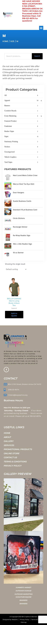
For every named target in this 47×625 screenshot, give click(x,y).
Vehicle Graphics (21, 157)
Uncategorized (21, 152)
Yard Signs (21, 162)
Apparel (23, 100)
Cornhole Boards (21, 111)
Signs (21, 136)
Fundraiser (21, 126)
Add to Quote (14, 314)
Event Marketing (23, 116)
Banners (21, 106)
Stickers (21, 147)
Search (37, 56)
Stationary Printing (21, 142)
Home (5, 41)
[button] (41, 28)
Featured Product (21, 121)
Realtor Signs (21, 131)
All (21, 95)
